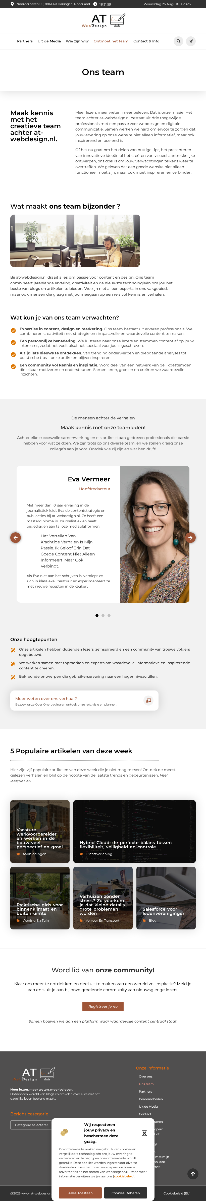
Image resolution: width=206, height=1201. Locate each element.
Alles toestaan (80, 1193)
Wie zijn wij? (77, 41)
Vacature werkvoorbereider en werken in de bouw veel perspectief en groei (40, 838)
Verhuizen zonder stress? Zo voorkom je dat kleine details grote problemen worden (102, 905)
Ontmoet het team (111, 41)
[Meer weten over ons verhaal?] (148, 701)
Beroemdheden (151, 1099)
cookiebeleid (123, 1176)
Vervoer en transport (102, 920)
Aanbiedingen (34, 854)
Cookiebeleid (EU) (177, 1193)
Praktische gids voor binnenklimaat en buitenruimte (40, 909)
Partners (25, 41)
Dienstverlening (99, 854)
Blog (153, 920)
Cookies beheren (126, 1193)
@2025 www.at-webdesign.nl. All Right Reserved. (47, 1193)
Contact (145, 1114)
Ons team (146, 1084)
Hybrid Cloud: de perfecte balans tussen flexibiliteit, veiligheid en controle (126, 844)
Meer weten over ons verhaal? (46, 698)
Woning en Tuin (36, 920)
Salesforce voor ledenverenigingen (164, 911)
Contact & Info (146, 41)
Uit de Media (49, 41)
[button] (144, 1133)
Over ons (145, 1076)
